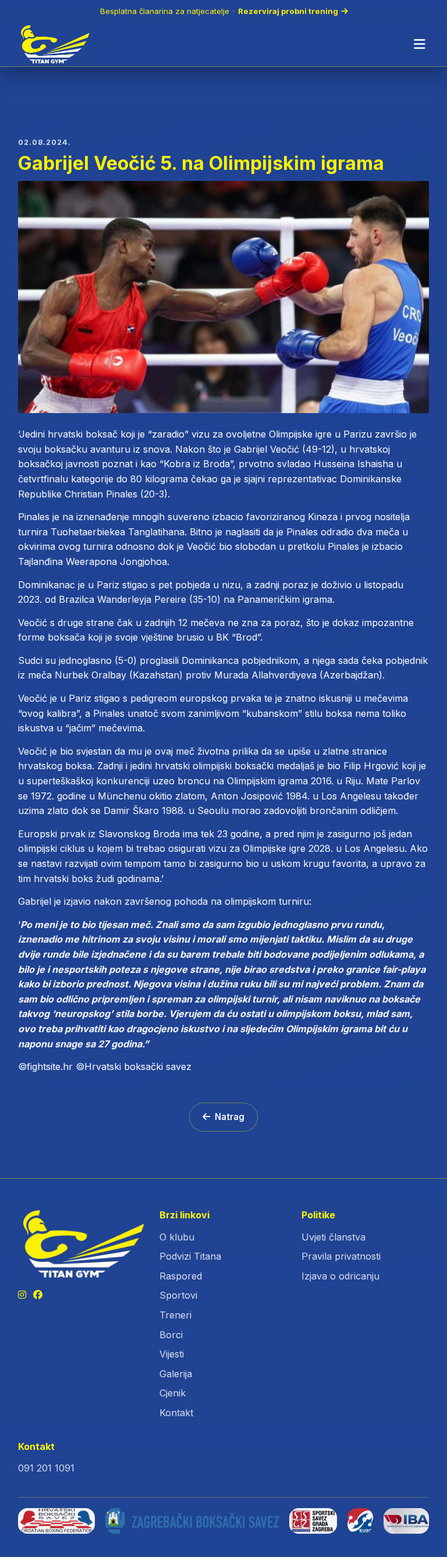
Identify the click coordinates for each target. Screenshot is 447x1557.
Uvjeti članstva (333, 1237)
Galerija (175, 1374)
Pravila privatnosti (341, 1256)
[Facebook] (37, 1295)
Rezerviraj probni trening (288, 11)
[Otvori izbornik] (419, 44)
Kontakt (176, 1413)
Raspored (180, 1276)
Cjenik (172, 1393)
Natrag (229, 1116)
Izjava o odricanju (340, 1276)
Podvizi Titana (190, 1256)
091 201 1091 (46, 1468)
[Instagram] (22, 1295)
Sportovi (178, 1295)
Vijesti (171, 1354)
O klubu (176, 1237)
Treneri (175, 1315)
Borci (171, 1335)
